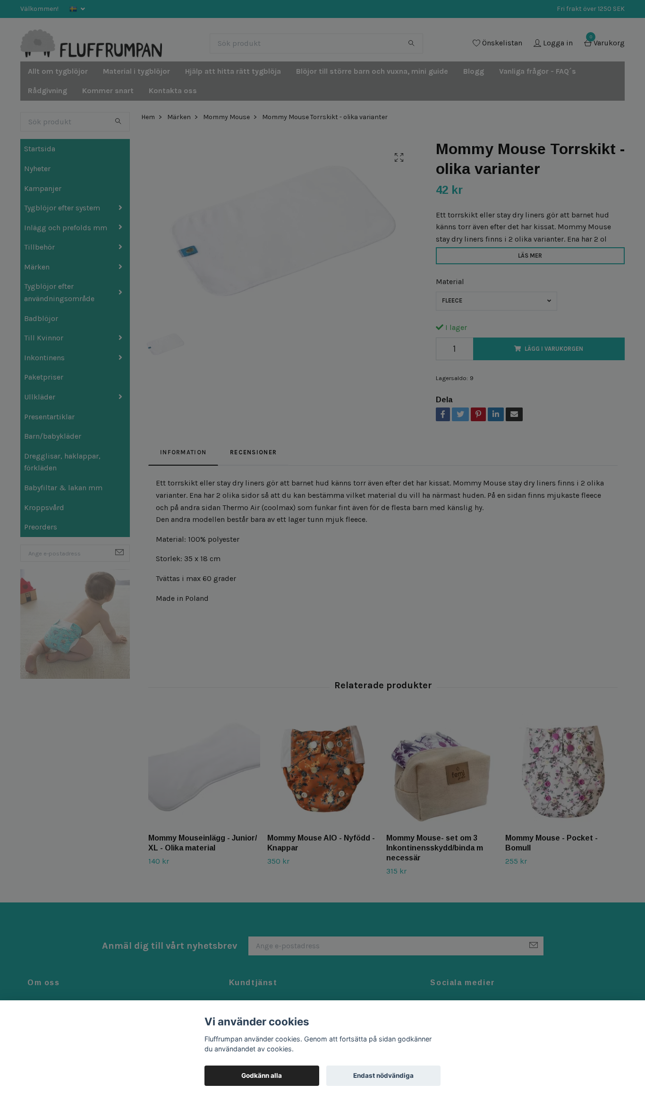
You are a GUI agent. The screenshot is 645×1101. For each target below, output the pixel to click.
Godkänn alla (261, 1075)
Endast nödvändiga (383, 1075)
